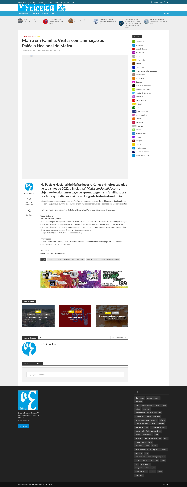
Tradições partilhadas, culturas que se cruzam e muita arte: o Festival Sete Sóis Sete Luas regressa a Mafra (133, 23)
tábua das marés (141, 471)
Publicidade (32, 2)
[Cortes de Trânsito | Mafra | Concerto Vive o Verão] (20, 20)
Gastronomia (147, 435)
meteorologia (147, 442)
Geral (37, 36)
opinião (156, 449)
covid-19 (154, 420)
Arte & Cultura (28, 36)
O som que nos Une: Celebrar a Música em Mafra (56, 21)
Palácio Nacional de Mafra (109, 260)
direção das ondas (141, 427)
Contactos (58, 2)
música (154, 446)
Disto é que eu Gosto (158, 427)
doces (137, 431)
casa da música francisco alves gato (148, 413)
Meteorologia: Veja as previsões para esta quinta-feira (158, 21)
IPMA (165, 438)
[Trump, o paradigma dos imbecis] (70, 20)
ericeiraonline (29, 193)
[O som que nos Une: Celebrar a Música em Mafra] (45, 21)
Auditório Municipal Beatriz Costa (147, 405)
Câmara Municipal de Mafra (145, 424)
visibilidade (139, 475)
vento (160, 471)
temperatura (145, 464)
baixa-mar (146, 409)
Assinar (66, 2)
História (67, 260)
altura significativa (153, 398)
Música (78, 312)
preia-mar (138, 453)
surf (136, 464)
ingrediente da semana (153, 438)
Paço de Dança (92, 260)
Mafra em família (78, 260)
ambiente (138, 402)
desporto (160, 424)
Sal (157, 460)
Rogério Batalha (141, 460)
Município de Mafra (142, 446)
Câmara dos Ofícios (55, 260)
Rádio (151, 460)
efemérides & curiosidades (151, 431)
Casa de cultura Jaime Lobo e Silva (147, 416)
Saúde (163, 460)
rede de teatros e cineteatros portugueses (150, 457)
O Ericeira (23, 426)
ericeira (138, 435)
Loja (72, 2)
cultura (162, 420)
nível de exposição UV (143, 449)
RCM (146, 453)
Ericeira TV (23, 13)
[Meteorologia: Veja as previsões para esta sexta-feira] (96, 21)
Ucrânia (152, 471)
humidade (138, 438)
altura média (139, 398)
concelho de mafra (142, 420)
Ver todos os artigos (119, 337)
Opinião (115, 313)
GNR (156, 435)
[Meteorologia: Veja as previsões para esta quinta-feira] (146, 21)
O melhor (35, 13)
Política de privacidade (45, 2)
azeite (163, 405)
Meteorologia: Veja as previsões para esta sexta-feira (108, 21)
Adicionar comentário (29, 203)
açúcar (137, 409)
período (164, 449)
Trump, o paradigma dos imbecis (82, 21)
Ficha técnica (22, 2)
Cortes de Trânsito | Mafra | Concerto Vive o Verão (32, 21)
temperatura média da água (145, 468)
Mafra (137, 442)
